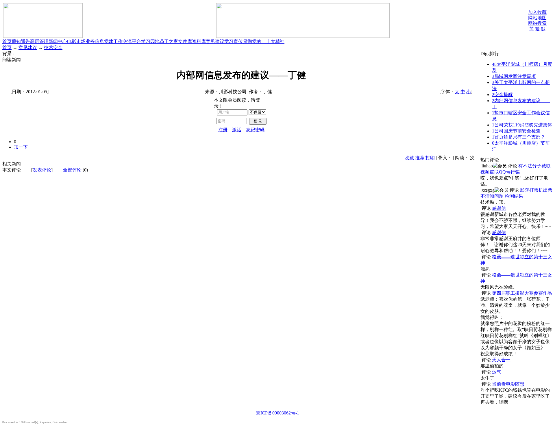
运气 (496, 371)
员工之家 (169, 41)
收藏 (409, 157)
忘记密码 (255, 129)
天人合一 (501, 359)
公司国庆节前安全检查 (516, 130)
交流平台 (132, 41)
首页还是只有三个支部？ (518, 136)
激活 (236, 129)
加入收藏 (537, 12)
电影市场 (76, 41)
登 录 (258, 121)
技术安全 (53, 47)
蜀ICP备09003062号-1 (277, 412)
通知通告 (21, 41)
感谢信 (499, 208)
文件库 (185, 41)
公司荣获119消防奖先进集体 (522, 124)
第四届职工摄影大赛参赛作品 (522, 293)
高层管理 (39, 41)
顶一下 (21, 147)
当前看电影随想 (508, 384)
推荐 (419, 157)
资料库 (199, 41)
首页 (7, 41)
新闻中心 (58, 41)
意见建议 (215, 41)
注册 (222, 129)
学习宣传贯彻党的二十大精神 (254, 41)
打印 (430, 157)
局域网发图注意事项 (514, 76)
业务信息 (95, 41)
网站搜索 (537, 23)
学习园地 (150, 41)
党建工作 (113, 41)
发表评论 (42, 169)
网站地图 (537, 17)
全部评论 (72, 169)
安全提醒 (502, 94)
